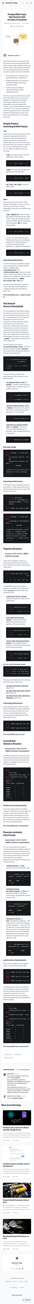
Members (8, 1281)
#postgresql (7, 1054)
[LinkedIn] (20, 1269)
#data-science (8, 1058)
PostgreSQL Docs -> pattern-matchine (17, 296)
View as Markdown (18, 26)
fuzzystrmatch (10, 748)
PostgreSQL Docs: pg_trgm (16, 734)
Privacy (21, 1281)
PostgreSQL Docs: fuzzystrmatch (18, 825)
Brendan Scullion (13, 56)
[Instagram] (14, 1269)
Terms (26, 1281)
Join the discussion (24, 1070)
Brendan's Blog (11, 3)
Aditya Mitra (10, 1074)
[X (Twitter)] (21, 55)
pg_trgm (8, 553)
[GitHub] (17, 1269)
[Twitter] (11, 1269)
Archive (15, 1281)
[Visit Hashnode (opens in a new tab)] (17, 1295)
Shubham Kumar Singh (14, 1096)
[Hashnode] (22, 1269)
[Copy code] (28, 162)
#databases (17, 1054)
